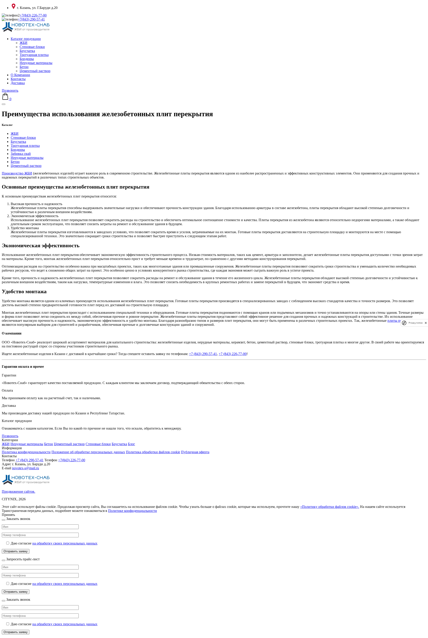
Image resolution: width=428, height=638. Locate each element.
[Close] (3, 520)
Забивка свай (21, 154)
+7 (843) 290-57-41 (203, 354)
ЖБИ (23, 43)
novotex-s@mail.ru (25, 468)
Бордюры (27, 59)
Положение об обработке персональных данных (88, 452)
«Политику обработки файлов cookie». (329, 507)
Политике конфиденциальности (132, 511)
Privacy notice (415, 323)
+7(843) (33, 15)
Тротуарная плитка (34, 55)
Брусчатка (27, 51)
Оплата (7, 390)
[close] (426, 322)
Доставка (18, 83)
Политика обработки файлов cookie (153, 452)
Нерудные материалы (36, 63)
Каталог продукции (26, 39)
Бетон (24, 67)
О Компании (20, 75)
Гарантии (9, 375)
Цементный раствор (35, 71)
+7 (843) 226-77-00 (233, 354)
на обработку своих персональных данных (64, 543)
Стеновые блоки (32, 47)
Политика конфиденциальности (26, 452)
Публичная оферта (195, 452)
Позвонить (10, 90)
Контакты (18, 79)
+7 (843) (29, 460)
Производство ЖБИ (17, 173)
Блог (131, 444)
